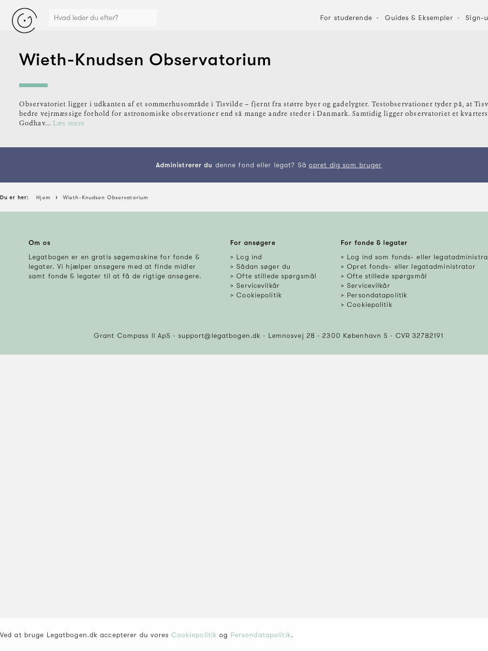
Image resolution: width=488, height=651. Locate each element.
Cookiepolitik (194, 635)
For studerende (346, 17)
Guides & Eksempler (419, 17)
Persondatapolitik (261, 635)
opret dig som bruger (345, 165)
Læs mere (69, 123)
